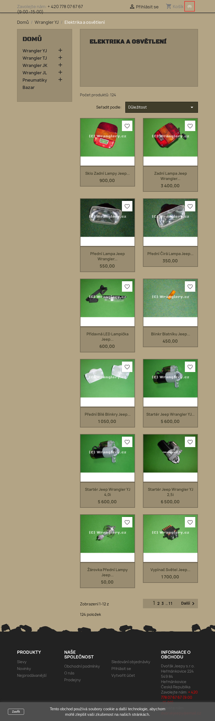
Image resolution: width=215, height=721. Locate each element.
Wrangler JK (35, 65)
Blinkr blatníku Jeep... (170, 333)
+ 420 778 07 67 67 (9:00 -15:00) (50, 9)
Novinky (24, 668)
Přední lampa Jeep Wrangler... (107, 256)
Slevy (21, 661)
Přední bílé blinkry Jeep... (108, 414)
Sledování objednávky (130, 661)
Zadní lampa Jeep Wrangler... (170, 176)
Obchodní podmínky (82, 666)
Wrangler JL (35, 73)
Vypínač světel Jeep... (170, 569)
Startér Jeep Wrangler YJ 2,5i (170, 492)
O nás (69, 673)
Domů (32, 39)
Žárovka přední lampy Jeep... (107, 572)
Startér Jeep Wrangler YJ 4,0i (107, 492)
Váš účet (121, 652)
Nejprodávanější (31, 675)
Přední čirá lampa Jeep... (170, 253)
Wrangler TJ (35, 58)
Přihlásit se (121, 668)
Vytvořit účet (123, 675)
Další (188, 603)
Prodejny (72, 679)
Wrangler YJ (35, 51)
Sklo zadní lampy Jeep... (107, 173)
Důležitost (161, 107)
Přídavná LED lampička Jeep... (107, 336)
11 (171, 603)
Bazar (29, 87)
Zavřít (16, 711)
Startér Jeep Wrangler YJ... (170, 414)
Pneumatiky (35, 80)
